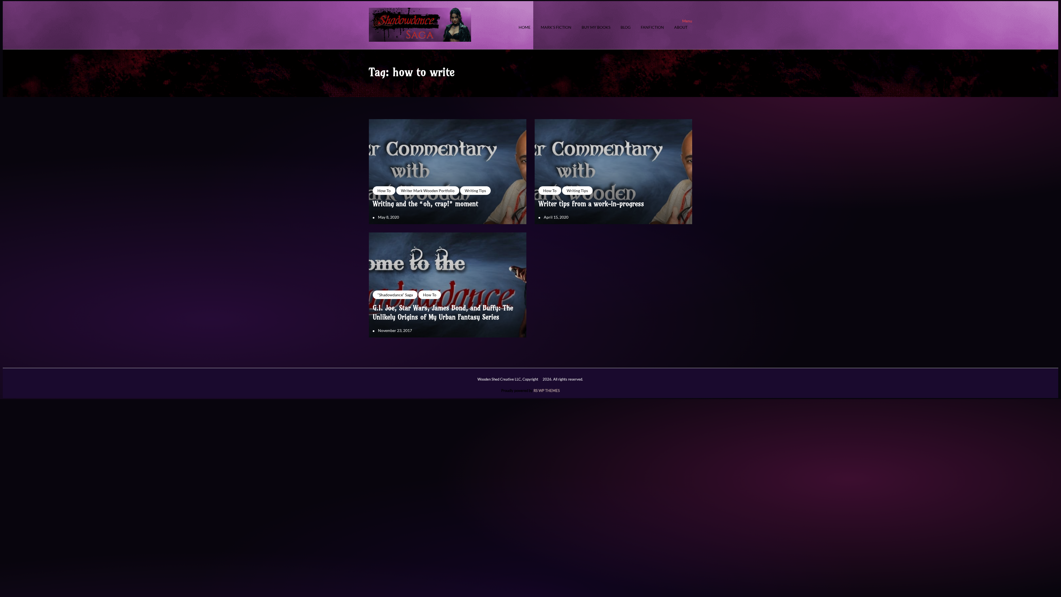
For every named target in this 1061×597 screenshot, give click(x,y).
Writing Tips (475, 190)
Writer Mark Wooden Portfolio (428, 190)
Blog (626, 28)
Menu (687, 21)
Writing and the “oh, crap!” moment (425, 204)
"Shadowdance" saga (395, 294)
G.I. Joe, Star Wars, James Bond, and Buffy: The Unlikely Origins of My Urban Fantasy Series (443, 312)
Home (524, 28)
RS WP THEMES (547, 390)
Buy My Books (596, 28)
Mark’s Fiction (556, 28)
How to (384, 190)
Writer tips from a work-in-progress (591, 204)
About (680, 28)
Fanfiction (652, 28)
